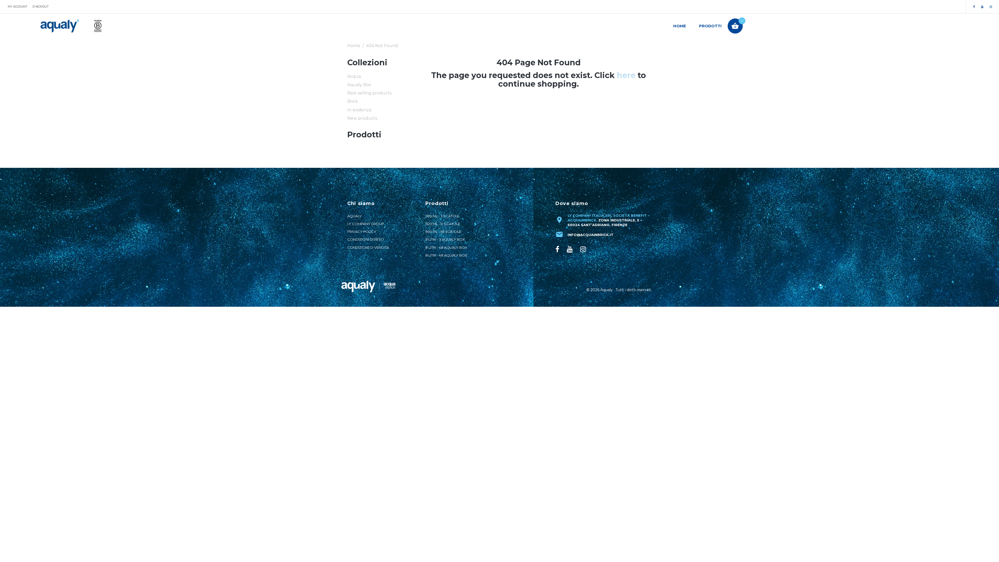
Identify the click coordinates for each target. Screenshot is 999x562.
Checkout (41, 6)
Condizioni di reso (365, 239)
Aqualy (354, 216)
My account (17, 6)
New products (362, 118)
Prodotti (710, 25)
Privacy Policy (361, 231)
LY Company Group (365, 224)
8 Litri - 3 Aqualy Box (445, 239)
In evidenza (359, 109)
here (626, 75)
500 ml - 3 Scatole (442, 216)
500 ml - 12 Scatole (442, 224)
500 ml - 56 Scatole (443, 231)
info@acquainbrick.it (590, 235)
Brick (352, 101)
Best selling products (369, 93)
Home (679, 25)
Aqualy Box (359, 84)
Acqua (354, 76)
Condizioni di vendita (368, 247)
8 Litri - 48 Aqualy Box (446, 247)
